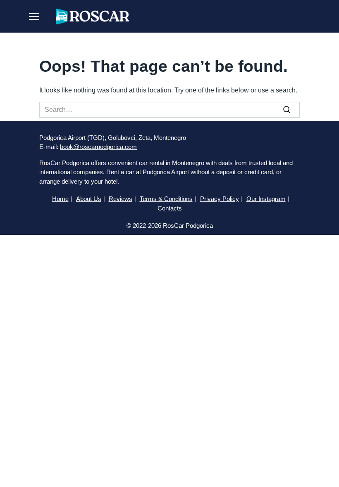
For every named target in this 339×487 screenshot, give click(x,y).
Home (60, 198)
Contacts (170, 208)
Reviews (120, 198)
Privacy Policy (219, 198)
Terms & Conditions (166, 198)
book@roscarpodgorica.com (98, 146)
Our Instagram (266, 198)
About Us (88, 198)
